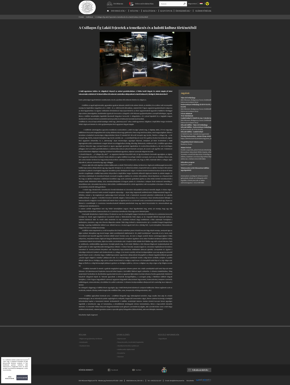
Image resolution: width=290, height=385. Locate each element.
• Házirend (120, 357)
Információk (118, 11)
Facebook (114, 370)
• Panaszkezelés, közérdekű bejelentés (130, 342)
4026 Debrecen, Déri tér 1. (135, 381)
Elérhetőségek (203, 11)
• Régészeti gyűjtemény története (90, 339)
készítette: (190, 381)
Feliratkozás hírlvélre (200, 370)
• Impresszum (121, 339)
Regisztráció (192, 4)
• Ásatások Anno (84, 346)
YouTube (138, 370)
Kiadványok (166, 11)
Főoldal (81, 17)
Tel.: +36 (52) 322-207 (154, 381)
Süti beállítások (9, 377)
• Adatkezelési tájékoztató (126, 349)
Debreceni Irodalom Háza (144, 4)
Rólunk (134, 11)
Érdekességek (183, 11)
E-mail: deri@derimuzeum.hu (174, 381)
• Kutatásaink (83, 342)
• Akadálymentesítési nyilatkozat (128, 346)
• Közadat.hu (121, 353)
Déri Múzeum (118, 4)
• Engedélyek (162, 339)
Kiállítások (149, 11)
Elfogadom (22, 378)
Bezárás (30, 360)
